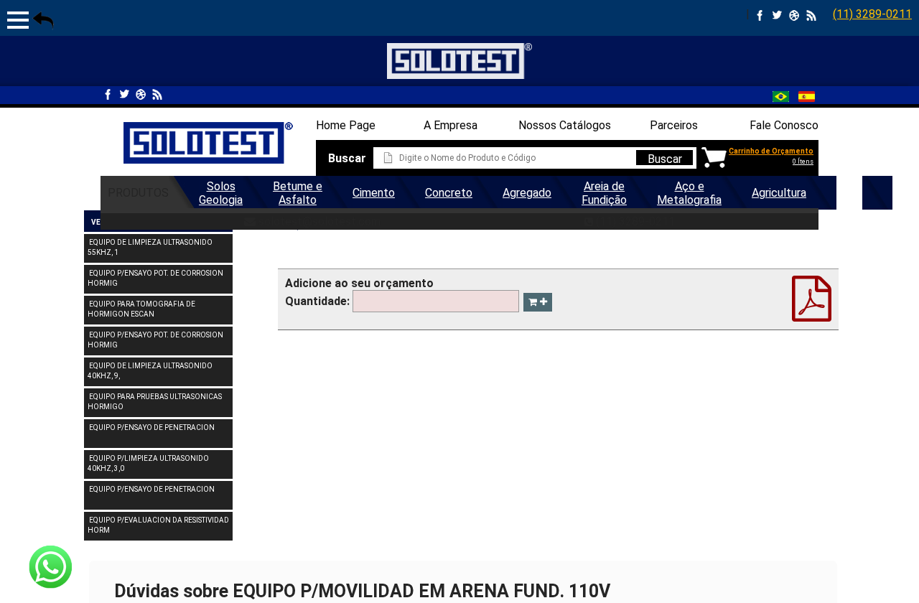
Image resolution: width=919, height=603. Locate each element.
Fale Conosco (784, 125)
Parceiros (674, 125)
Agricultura (779, 193)
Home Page (345, 125)
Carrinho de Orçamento (771, 151)
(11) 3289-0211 (872, 14)
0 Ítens (803, 161)
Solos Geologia (221, 193)
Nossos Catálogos (564, 125)
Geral (849, 193)
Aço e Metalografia (689, 193)
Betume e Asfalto (297, 193)
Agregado (527, 193)
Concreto (448, 193)
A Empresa (450, 125)
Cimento (374, 193)
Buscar (665, 158)
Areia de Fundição (604, 193)
